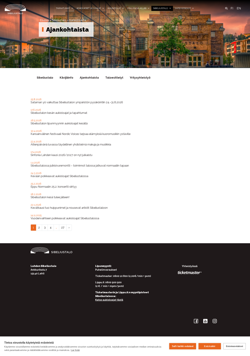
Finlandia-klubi (137, 8)
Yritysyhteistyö (140, 77)
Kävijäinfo (66, 77)
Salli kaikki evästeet (182, 346)
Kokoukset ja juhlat (89, 8)
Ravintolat (114, 8)
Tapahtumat (63, 8)
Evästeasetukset (234, 346)
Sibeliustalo (160, 8)
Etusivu (44, 20)
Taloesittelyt (114, 77)
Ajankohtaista (89, 77)
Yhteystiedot (183, 8)
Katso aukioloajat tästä (109, 300)
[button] (226, 8)
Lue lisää (75, 350)
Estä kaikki (209, 346)
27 (62, 227)
